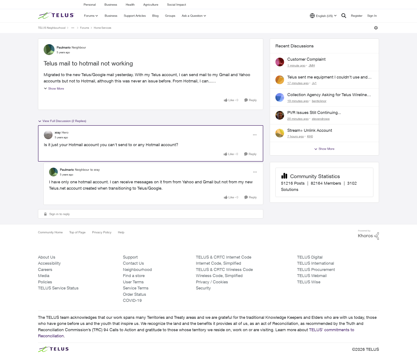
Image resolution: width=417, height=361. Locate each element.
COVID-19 (132, 300)
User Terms (133, 281)
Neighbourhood (137, 269)
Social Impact (176, 4)
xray (58, 132)
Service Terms (136, 288)
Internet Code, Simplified (218, 263)
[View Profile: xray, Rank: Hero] (48, 134)
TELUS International (315, 263)
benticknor (319, 101)
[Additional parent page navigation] (72, 28)
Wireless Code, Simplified (219, 275)
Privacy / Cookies (212, 281)
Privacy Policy (101, 232)
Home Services (102, 27)
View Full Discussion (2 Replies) (64, 121)
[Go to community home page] (56, 15)
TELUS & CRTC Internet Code (223, 257)
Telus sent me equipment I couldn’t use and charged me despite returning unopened (327, 77)
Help (121, 232)
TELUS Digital (310, 257)
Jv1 (314, 83)
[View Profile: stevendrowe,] (279, 115)
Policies (45, 281)
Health (130, 4)
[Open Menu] (376, 28)
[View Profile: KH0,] (279, 133)
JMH (312, 65)
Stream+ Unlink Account (309, 130)
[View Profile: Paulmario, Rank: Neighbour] (49, 49)
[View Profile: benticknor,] (279, 97)
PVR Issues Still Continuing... (314, 112)
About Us (46, 257)
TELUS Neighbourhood (51, 27)
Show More (56, 88)
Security (203, 288)
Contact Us (133, 263)
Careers (45, 269)
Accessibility (49, 263)
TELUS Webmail (312, 275)
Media (43, 275)
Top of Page (77, 232)
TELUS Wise (308, 281)
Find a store (134, 275)
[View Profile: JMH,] (279, 62)
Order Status (134, 294)
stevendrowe (321, 118)
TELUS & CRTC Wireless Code (224, 269)
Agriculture (150, 4)
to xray (95, 169)
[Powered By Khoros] (368, 235)
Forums (84, 27)
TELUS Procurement (316, 269)
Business (110, 4)
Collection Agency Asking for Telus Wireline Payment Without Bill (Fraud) (327, 94)
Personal (90, 4)
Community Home (50, 232)
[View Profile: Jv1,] (279, 79)
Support (130, 257)
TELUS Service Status (58, 288)
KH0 (310, 136)
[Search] (343, 15)
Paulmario (64, 47)
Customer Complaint (306, 59)
